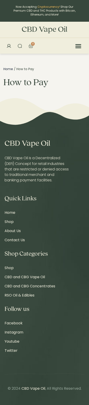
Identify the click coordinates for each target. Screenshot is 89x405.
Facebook (14, 323)
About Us (13, 230)
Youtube (12, 341)
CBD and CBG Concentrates (30, 286)
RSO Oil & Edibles (19, 295)
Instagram (14, 332)
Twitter (11, 350)
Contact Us (15, 240)
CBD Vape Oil (44, 30)
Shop (9, 221)
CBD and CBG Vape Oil (25, 277)
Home (8, 69)
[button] (78, 46)
